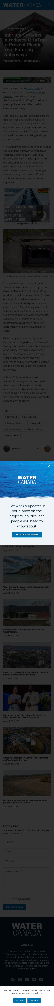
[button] (49, 465)
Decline (34, 1000)
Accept (19, 1000)
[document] (27, 503)
